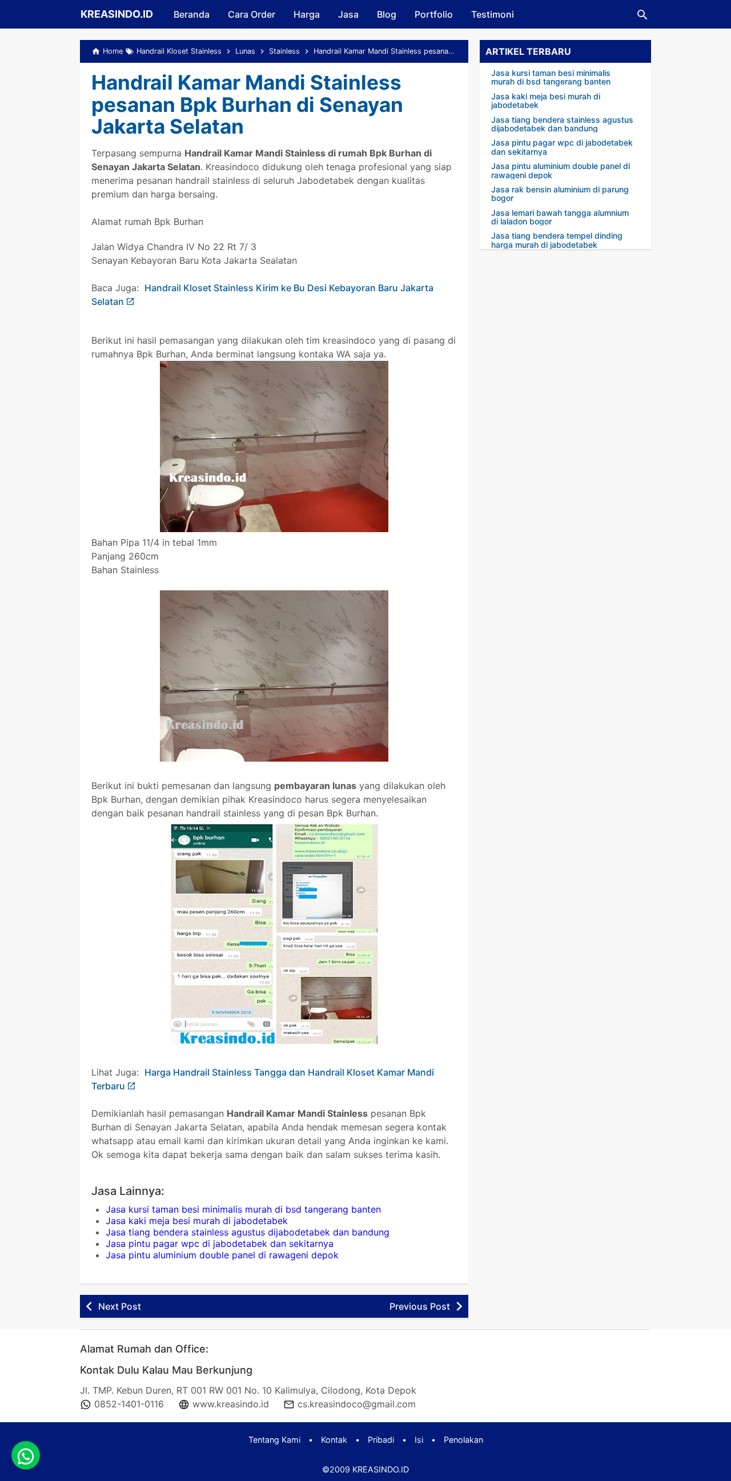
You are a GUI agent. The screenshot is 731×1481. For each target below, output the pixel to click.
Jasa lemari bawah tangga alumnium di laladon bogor (560, 217)
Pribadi (381, 1439)
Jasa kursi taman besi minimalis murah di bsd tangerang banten (243, 1209)
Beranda (192, 14)
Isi (419, 1439)
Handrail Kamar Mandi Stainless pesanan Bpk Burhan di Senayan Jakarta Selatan (247, 104)
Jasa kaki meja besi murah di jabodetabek (197, 1220)
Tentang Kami (274, 1439)
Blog (386, 14)
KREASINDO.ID (117, 14)
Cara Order (251, 14)
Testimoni (492, 14)
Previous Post (419, 1306)
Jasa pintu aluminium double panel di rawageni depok (222, 1255)
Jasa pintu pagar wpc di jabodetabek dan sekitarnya (220, 1243)
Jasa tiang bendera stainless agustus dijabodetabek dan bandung (247, 1232)
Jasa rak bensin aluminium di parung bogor (560, 194)
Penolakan (463, 1439)
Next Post (119, 1306)
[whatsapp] (25, 1455)
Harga (307, 14)
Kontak (334, 1439)
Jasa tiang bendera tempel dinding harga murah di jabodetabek (556, 240)
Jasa (348, 14)
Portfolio (434, 14)
